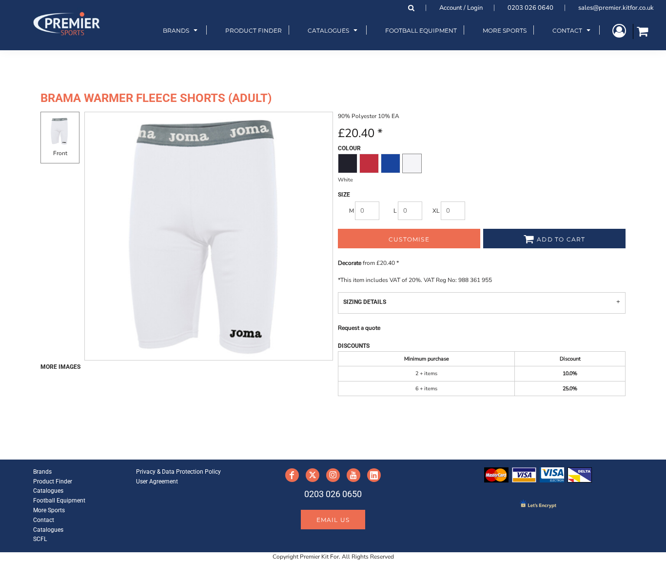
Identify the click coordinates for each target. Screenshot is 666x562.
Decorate (349, 263)
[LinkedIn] (374, 475)
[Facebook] (292, 475)
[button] (181, 30)
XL (436, 211)
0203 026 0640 (530, 7)
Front (60, 153)
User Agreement (157, 481)
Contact (43, 520)
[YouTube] (353, 475)
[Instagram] (333, 475)
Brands (42, 471)
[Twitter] (312, 475)
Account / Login (461, 7)
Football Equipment (59, 500)
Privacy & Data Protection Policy (178, 471)
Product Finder (52, 481)
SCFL (40, 539)
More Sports (49, 510)
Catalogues (48, 490)
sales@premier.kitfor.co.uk (616, 7)
